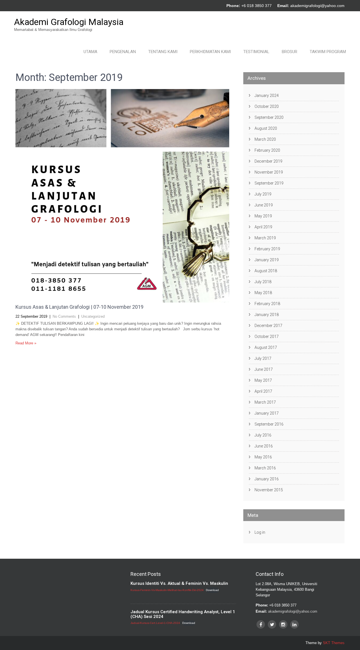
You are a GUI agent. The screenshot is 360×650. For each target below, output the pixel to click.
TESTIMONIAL (256, 51)
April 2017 (263, 391)
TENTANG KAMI (162, 51)
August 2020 (266, 128)
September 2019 (269, 183)
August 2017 (266, 347)
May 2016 (263, 457)
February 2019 (267, 249)
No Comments (64, 316)
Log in (260, 532)
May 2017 (263, 380)
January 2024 (267, 95)
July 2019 (263, 194)
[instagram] (283, 624)
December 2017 (268, 325)
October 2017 (267, 336)
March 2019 (265, 238)
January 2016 (267, 479)
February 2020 (267, 150)
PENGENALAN (123, 51)
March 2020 (265, 139)
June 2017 (264, 369)
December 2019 (268, 161)
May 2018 (263, 292)
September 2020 (269, 117)
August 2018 (266, 271)
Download (212, 590)
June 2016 (264, 446)
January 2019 (267, 260)
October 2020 (267, 106)
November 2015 (269, 490)
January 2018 (267, 314)
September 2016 (269, 424)
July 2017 (263, 358)
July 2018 (263, 281)
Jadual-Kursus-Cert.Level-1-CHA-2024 (155, 622)
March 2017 (265, 402)
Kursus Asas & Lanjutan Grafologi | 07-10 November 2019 (79, 307)
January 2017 (267, 413)
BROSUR (289, 51)
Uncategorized (93, 316)
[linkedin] (294, 624)
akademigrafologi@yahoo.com (317, 5)
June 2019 (264, 205)
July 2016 (263, 435)
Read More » (25, 343)
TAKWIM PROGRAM (328, 51)
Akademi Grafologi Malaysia (68, 22)
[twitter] (272, 624)
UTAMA (90, 51)
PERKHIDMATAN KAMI (210, 51)
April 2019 (263, 227)
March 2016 (265, 468)
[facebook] (260, 624)
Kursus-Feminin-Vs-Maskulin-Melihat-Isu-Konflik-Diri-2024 (167, 590)
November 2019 (269, 172)
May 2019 (263, 216)
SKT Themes (334, 643)
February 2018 (267, 303)
